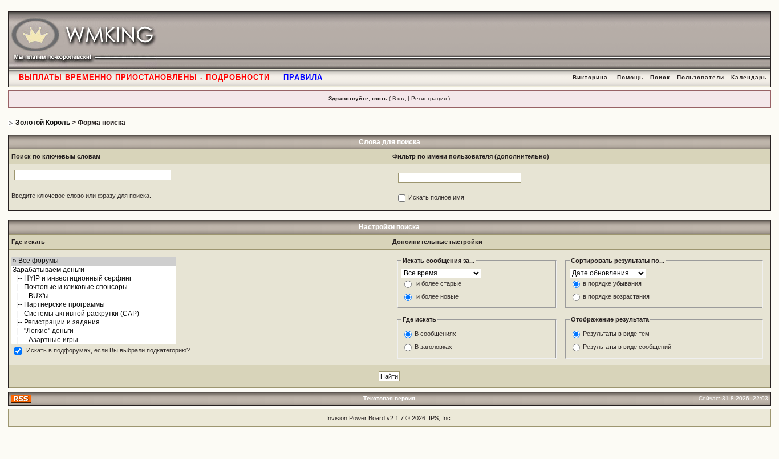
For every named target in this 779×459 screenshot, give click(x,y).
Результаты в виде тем (616, 333)
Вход (399, 98)
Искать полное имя (436, 197)
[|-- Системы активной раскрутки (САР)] (93, 314)
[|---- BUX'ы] (93, 296)
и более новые (437, 297)
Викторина (590, 77)
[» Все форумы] (93, 261)
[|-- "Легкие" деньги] (93, 331)
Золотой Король (42, 123)
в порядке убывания (612, 284)
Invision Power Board (355, 418)
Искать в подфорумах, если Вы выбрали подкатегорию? (108, 350)
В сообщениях (435, 333)
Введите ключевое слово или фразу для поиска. (81, 195)
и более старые (438, 284)
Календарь (749, 77)
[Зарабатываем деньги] (93, 270)
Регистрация (429, 98)
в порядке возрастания (616, 297)
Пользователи (700, 77)
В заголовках (433, 346)
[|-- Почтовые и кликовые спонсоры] (93, 287)
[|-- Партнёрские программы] (93, 304)
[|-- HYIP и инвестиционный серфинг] (93, 278)
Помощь (630, 77)
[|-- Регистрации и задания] (93, 322)
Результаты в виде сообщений (627, 346)
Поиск (660, 77)
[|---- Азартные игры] (93, 340)
